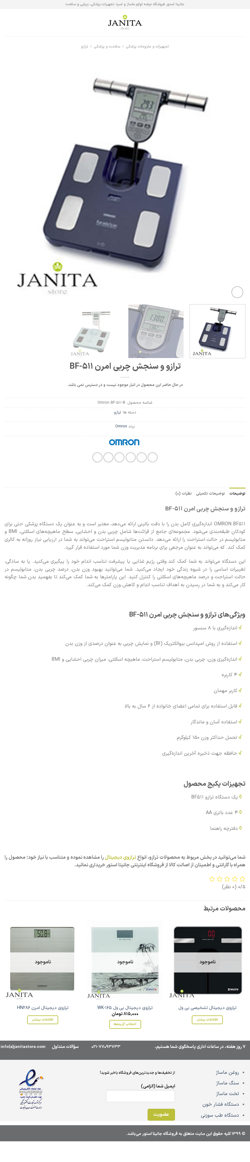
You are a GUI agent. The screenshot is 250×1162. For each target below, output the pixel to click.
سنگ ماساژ (227, 1083)
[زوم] (237, 292)
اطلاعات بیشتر (207, 1019)
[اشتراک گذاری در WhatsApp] (153, 457)
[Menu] (241, 22)
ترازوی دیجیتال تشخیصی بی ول (207, 1008)
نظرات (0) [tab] (183, 493)
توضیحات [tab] (237, 493)
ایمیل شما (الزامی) (158, 1086)
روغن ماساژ (227, 1072)
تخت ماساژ (227, 1094)
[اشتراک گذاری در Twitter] (131, 457)
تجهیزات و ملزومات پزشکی (147, 46)
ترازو (84, 46)
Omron (121, 426)
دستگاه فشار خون (220, 1104)
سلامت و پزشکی (107, 46)
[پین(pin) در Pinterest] (108, 457)
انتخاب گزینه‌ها (125, 1024)
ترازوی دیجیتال (120, 857)
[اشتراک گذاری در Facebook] (142, 457)
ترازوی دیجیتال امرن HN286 (43, 1008)
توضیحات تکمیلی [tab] (210, 493)
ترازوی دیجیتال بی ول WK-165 (125, 1008)
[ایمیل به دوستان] (119, 457)
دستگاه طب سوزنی (220, 1115)
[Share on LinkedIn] (97, 457)
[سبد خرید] (8, 23)
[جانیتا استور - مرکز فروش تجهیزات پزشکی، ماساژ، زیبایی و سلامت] (125, 23)
